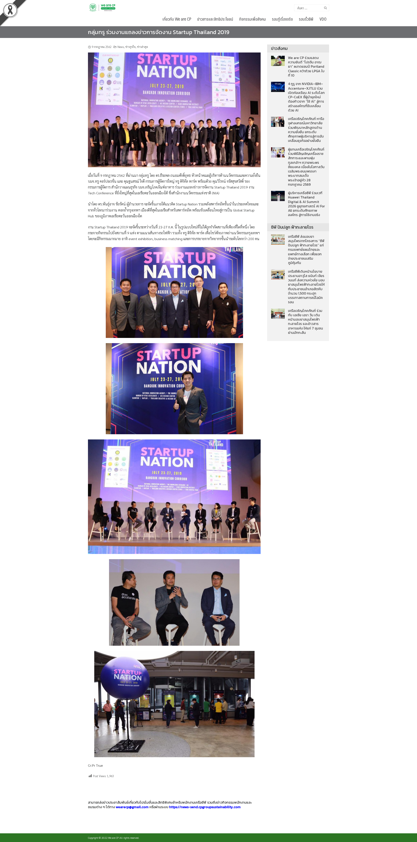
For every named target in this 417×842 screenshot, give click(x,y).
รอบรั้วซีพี (306, 18)
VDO (322, 18)
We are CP (113, 837)
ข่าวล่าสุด (142, 47)
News (120, 47)
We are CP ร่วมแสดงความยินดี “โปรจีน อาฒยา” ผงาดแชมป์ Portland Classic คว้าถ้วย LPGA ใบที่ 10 (306, 66)
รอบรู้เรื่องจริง (282, 18)
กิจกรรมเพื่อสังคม (252, 18)
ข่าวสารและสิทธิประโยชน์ (215, 18)
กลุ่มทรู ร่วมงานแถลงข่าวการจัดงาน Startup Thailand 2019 (158, 32)
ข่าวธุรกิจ (130, 47)
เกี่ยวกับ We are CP (176, 18)
